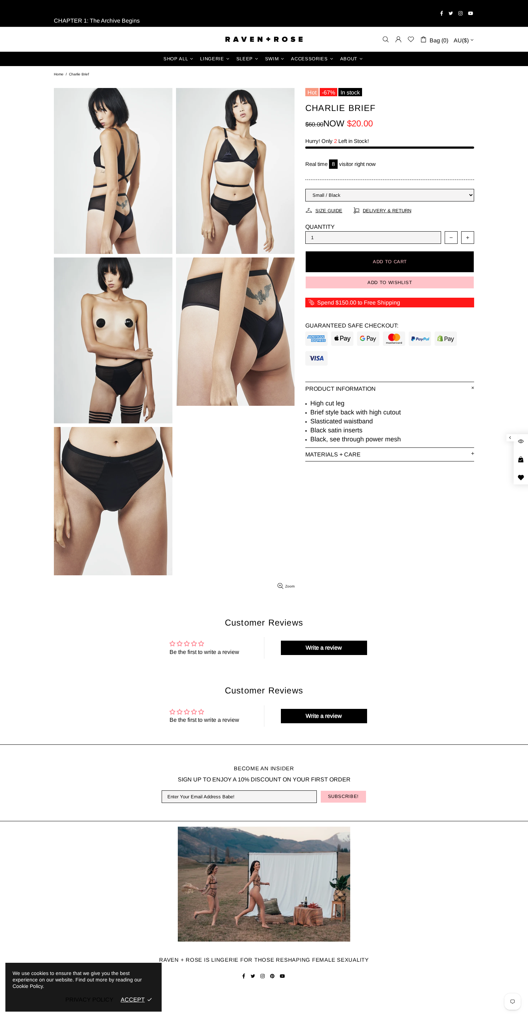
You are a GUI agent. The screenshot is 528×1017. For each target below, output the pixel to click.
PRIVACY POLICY (89, 1000)
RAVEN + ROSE (264, 39)
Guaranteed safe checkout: (351, 325)
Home (59, 74)
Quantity (320, 227)
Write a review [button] (324, 648)
